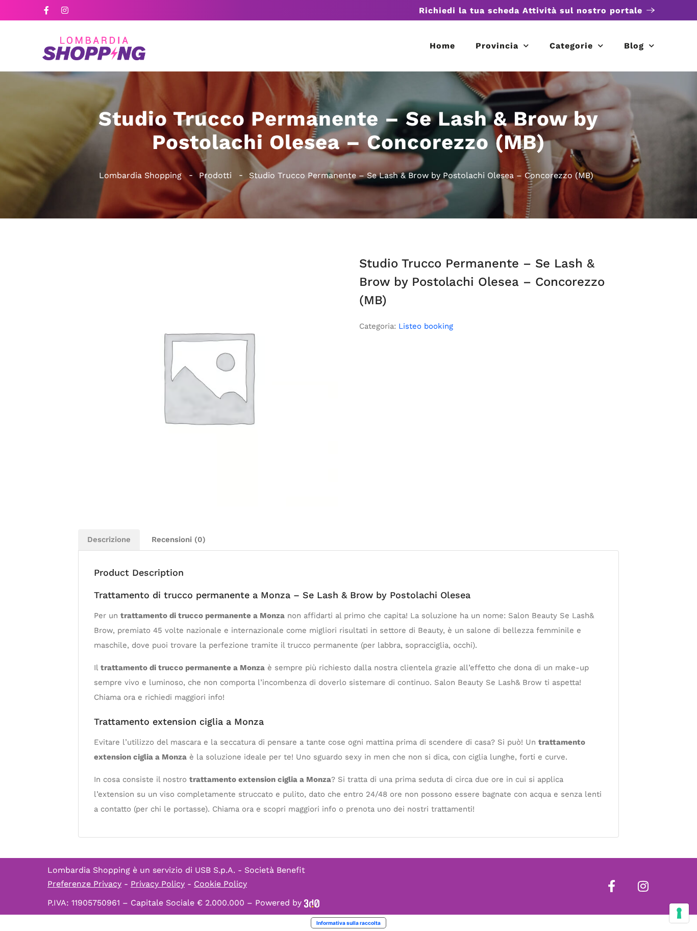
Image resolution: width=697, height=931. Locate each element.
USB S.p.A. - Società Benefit (250, 870)
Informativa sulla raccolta (348, 923)
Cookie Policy (220, 884)
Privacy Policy (158, 884)
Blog (634, 46)
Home (442, 46)
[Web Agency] (311, 903)
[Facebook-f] (46, 10)
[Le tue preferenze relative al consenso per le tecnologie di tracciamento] (679, 913)
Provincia (497, 46)
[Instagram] (65, 10)
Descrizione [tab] (109, 539)
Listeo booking (426, 326)
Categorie (571, 46)
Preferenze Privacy (84, 884)
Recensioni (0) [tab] (179, 539)
